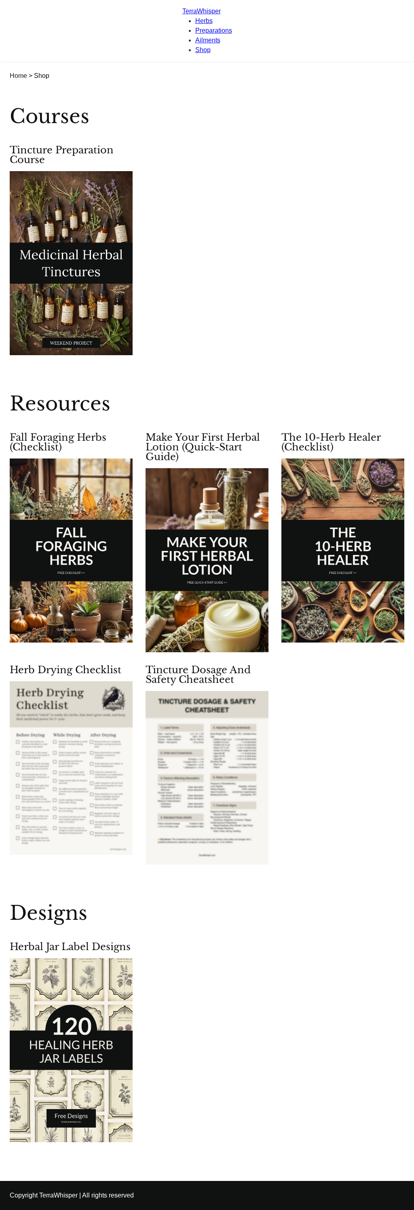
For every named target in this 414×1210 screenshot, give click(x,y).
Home (18, 75)
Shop (203, 49)
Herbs (204, 20)
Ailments (207, 40)
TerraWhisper (201, 11)
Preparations (213, 30)
